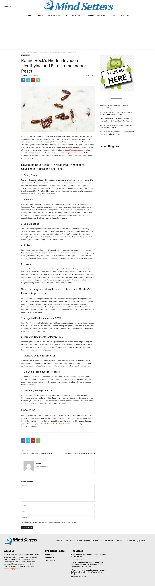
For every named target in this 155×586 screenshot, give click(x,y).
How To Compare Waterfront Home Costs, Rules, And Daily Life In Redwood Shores (116, 113)
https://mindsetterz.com (42, 466)
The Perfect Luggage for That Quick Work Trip (37, 453)
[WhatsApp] (38, 80)
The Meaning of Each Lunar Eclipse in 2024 (80, 453)
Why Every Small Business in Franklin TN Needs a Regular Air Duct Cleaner (116, 126)
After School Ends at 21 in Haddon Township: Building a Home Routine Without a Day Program (116, 120)
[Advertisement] (77, 33)
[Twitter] (28, 80)
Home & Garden (32, 52)
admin (25, 75)
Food (72, 559)
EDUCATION (74, 576)
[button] (8, 6)
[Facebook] (23, 80)
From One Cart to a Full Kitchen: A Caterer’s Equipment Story (114, 107)
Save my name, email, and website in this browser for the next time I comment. (50, 522)
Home (23, 52)
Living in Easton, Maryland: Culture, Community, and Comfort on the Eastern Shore (117, 133)
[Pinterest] (33, 80)
